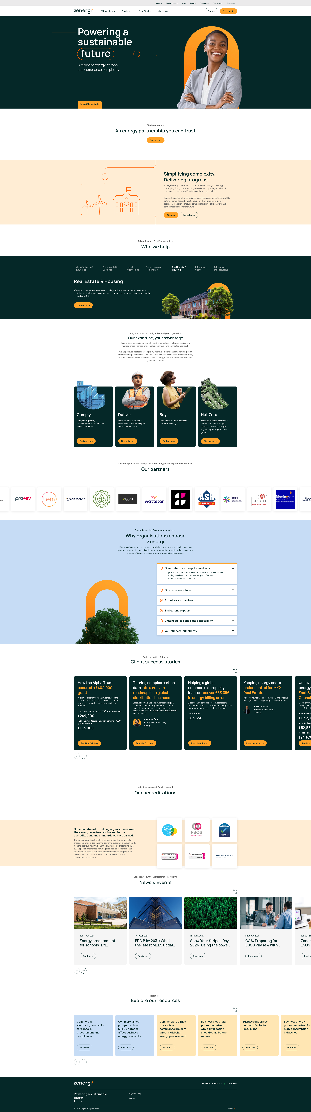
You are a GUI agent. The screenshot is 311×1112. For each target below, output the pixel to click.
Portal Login (218, 3)
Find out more (83, 302)
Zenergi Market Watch (89, 104)
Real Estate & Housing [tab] (179, 268)
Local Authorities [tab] (133, 268)
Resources (204, 3)
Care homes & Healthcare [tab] (153, 268)
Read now (86, 1047)
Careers (132, 1098)
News (184, 3)
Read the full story (91, 743)
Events (193, 3)
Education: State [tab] (201, 268)
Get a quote (228, 11)
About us (171, 215)
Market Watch (164, 11)
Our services (155, 140)
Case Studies (144, 11)
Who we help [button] (107, 11)
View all (235, 671)
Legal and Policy (135, 1093)
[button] (83, 1062)
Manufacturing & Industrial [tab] (85, 268)
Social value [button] (171, 3)
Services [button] (126, 11)
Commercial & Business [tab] (110, 268)
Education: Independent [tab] (221, 268)
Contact (212, 11)
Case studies (189, 215)
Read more (88, 956)
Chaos (235, 1109)
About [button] (158, 3)
